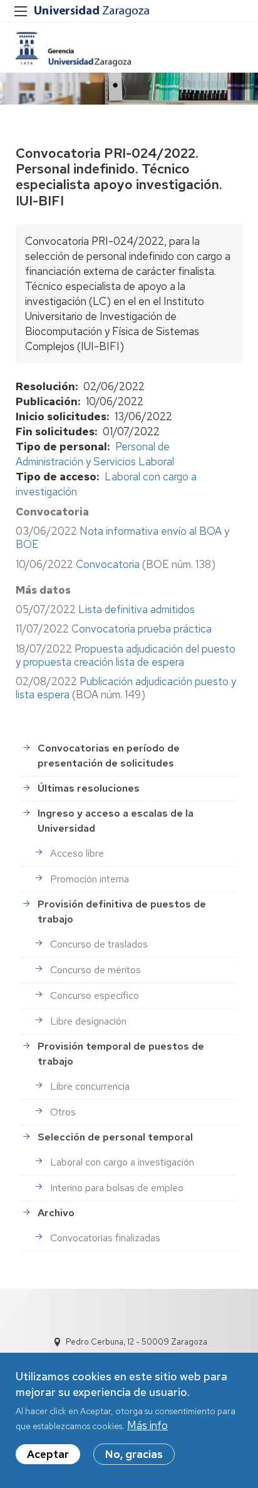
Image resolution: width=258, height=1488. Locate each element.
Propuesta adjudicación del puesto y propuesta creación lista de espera (125, 655)
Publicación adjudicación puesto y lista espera (126, 687)
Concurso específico (94, 995)
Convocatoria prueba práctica (141, 629)
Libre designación (88, 1021)
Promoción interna (89, 879)
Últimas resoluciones (89, 788)
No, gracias (134, 1454)
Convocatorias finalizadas (105, 1237)
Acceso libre (77, 853)
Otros (63, 1112)
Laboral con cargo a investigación (122, 1162)
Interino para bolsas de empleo (116, 1187)
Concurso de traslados (99, 944)
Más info (147, 1425)
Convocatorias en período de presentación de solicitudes (109, 755)
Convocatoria (108, 564)
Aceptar (48, 1454)
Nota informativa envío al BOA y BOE (122, 537)
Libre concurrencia (90, 1086)
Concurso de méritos (95, 969)
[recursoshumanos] (73, 49)
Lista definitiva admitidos (136, 609)
